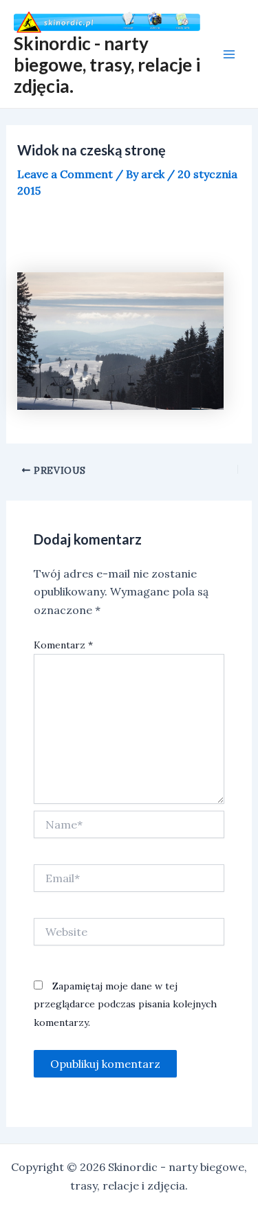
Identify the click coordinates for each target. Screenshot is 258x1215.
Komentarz (63, 645)
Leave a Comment (65, 174)
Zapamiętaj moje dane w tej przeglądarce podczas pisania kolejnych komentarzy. (125, 1004)
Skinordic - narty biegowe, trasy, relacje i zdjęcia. (107, 64)
